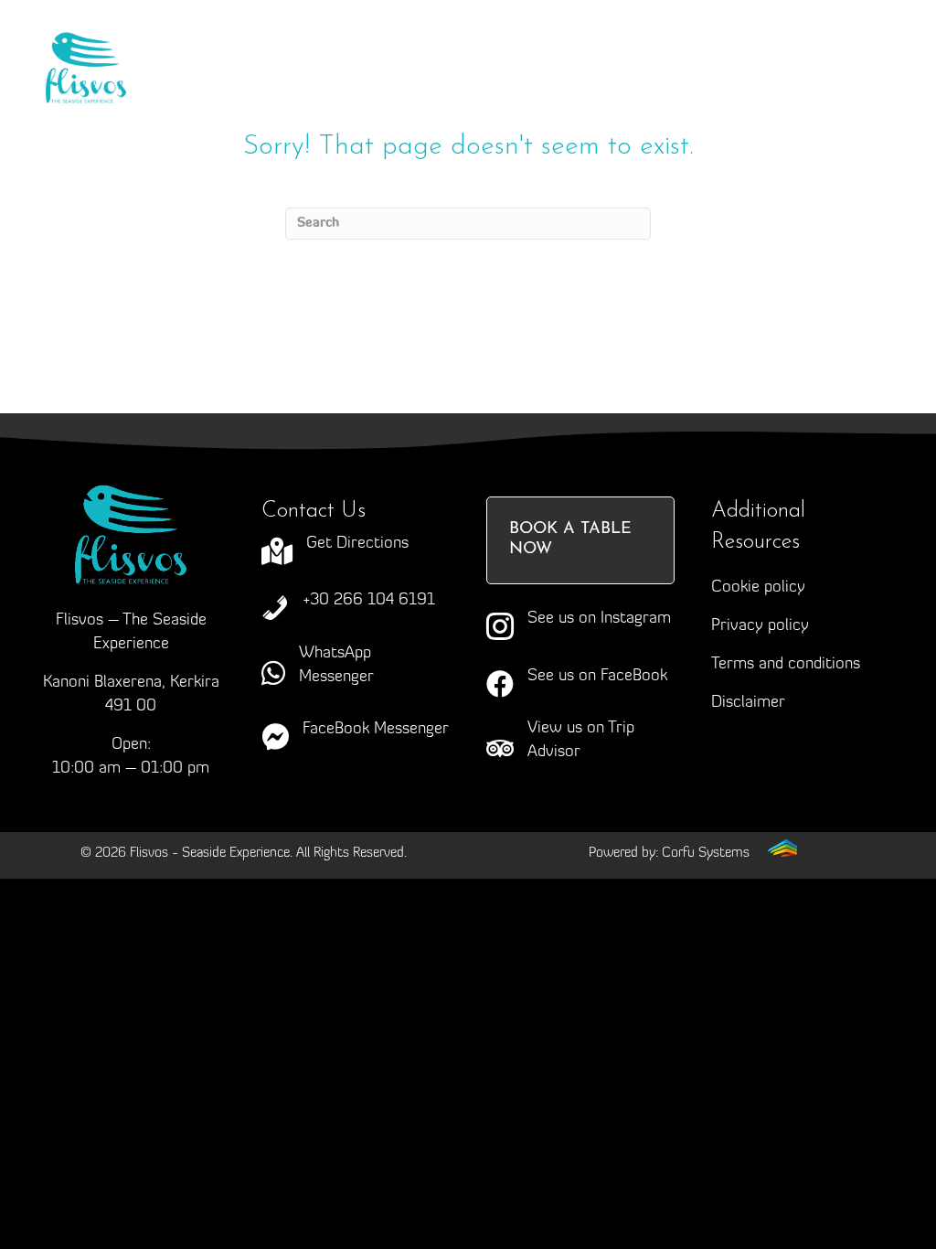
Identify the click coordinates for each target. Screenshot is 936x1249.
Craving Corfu (487, 45)
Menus (628, 45)
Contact (614, 81)
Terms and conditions (785, 665)
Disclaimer (748, 703)
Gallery (389, 81)
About (348, 45)
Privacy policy (760, 626)
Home (239, 45)
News (499, 81)
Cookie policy (758, 588)
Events (274, 81)
